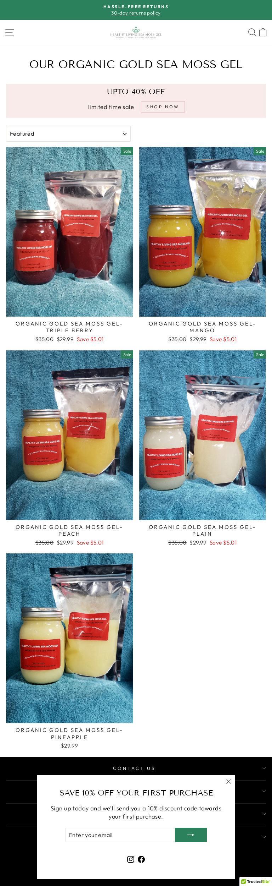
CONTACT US (134, 768)
